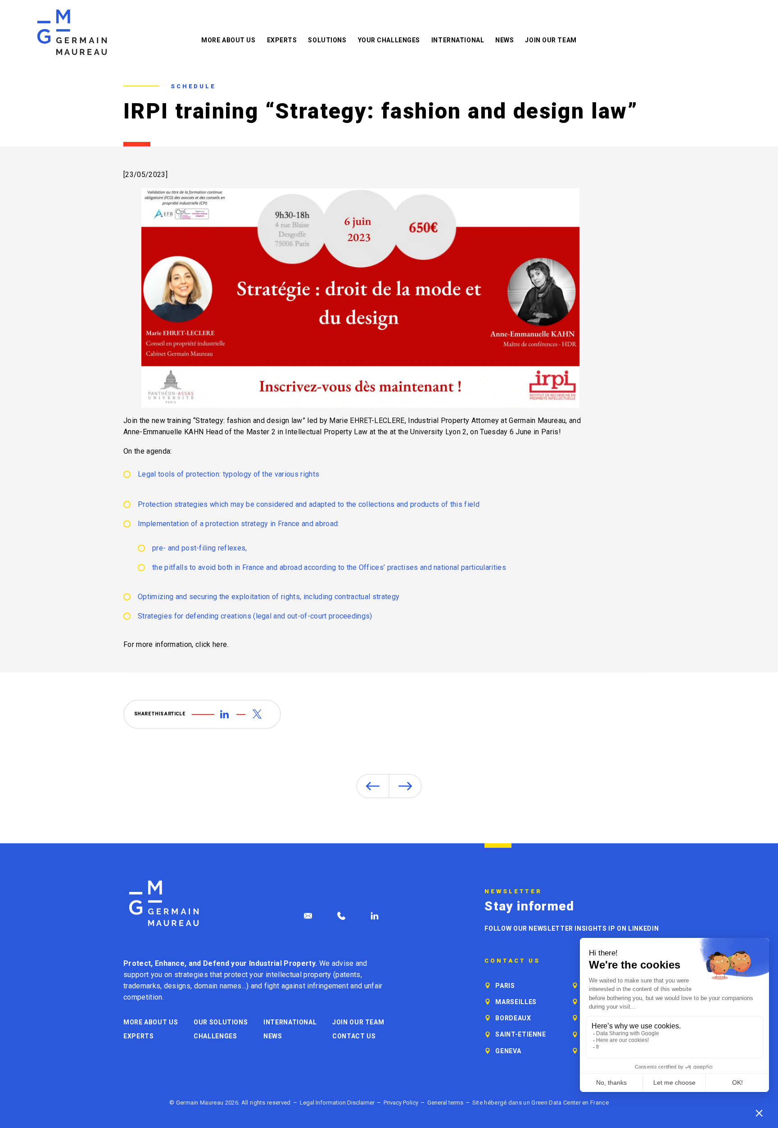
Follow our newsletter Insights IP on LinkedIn (571, 928)
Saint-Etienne (520, 1034)
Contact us (353, 1036)
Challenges (215, 1036)
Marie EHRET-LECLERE (366, 420)
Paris (505, 985)
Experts (282, 40)
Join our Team (550, 40)
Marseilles (515, 1001)
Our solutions (221, 1022)
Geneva (508, 1051)
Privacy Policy (401, 1102)
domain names (218, 986)
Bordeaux (513, 1018)
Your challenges (389, 40)
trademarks (141, 986)
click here (211, 644)
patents (347, 974)
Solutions (327, 40)
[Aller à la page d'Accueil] (163, 903)
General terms (445, 1102)
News (504, 40)
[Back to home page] (72, 32)
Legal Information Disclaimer (337, 1102)
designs (177, 986)
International (457, 40)
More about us (228, 40)
